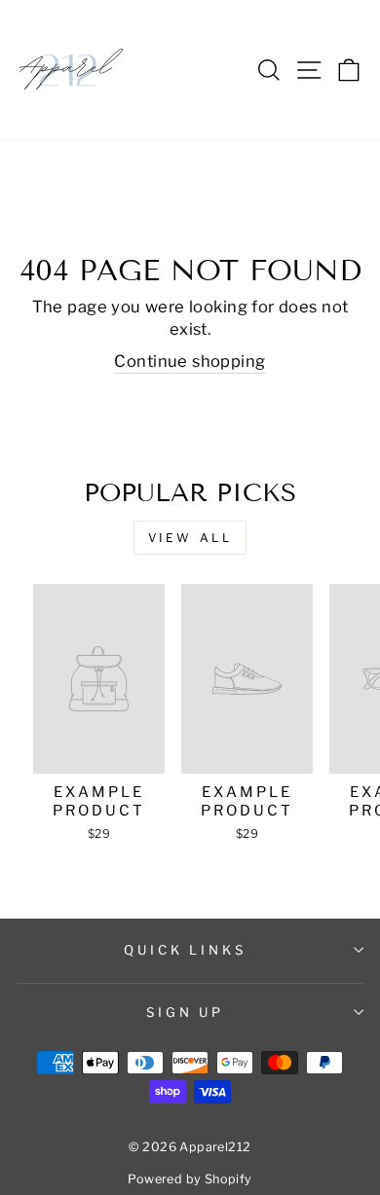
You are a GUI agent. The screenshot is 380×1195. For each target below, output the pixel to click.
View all (190, 537)
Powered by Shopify (189, 1179)
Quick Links (185, 950)
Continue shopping (189, 361)
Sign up (185, 1012)
